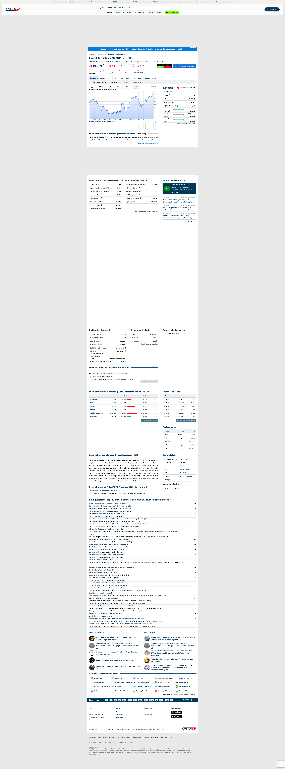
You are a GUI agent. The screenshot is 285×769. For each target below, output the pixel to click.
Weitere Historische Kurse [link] (186, 421)
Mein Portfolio (155, 12)
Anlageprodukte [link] (151, 78)
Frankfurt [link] (93, 399)
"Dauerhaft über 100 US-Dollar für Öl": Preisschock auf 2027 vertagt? (172, 660)
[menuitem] (101, 712)
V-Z (167, 700)
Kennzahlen (118, 78)
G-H (130, 700)
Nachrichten (115, 82)
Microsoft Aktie (184, 687)
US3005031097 (138, 73)
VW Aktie (97, 691)
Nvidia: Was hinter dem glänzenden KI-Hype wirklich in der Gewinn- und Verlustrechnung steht (173, 638)
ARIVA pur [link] (119, 714)
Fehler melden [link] (94, 720)
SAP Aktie (140, 678)
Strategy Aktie (163, 691)
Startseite (92, 54)
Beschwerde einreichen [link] (97, 717)
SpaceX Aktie (119, 678)
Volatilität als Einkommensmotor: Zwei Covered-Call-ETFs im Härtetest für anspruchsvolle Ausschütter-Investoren (172, 653)
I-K (135, 700)
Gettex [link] (92, 403)
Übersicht (94, 78)
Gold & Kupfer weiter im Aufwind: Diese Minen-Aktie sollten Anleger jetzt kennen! (115, 638)
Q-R (151, 700)
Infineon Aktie (99, 682)
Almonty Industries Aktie (144, 691)
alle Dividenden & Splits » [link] (149, 344)
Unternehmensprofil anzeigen (145, 143)
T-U (161, 700)
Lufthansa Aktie (120, 687)
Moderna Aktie (184, 678)
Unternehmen (130, 78)
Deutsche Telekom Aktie (102, 687)
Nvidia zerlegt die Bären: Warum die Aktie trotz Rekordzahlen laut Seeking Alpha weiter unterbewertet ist (117, 645)
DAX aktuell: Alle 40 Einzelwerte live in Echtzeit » (179, 694)
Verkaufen (168, 66)
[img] (103, 70)
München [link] (93, 410)
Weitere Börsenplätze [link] (149, 421)
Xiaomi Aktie (183, 691)
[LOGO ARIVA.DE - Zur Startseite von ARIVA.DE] (12, 9)
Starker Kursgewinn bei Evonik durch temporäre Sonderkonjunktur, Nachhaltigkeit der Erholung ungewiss (179, 217)
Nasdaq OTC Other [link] (96, 413)
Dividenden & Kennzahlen (98, 82)
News (140, 78)
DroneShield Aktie (121, 691)
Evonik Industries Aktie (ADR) (115, 54)
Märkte (109, 12)
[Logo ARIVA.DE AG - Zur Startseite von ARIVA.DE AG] (92, 738)
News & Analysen (123, 12)
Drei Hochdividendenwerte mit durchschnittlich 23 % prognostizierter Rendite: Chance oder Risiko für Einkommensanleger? (171, 667)
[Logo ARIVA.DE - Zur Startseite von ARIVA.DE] (188, 729)
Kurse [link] (102, 78)
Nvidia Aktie (98, 678)
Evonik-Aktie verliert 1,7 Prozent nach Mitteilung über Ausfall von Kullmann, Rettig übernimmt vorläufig (178, 201)
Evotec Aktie (183, 682)
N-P (146, 700)
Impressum (110, 729)
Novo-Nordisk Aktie (164, 682)
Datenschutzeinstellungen (157, 729)
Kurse (126, 82)
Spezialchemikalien (186, 476)
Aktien (100, 54)
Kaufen (160, 66)
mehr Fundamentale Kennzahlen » (146, 212)
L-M (140, 700)
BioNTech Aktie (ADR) (165, 678)
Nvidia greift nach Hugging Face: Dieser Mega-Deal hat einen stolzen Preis (116, 653)
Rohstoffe (183, 473)
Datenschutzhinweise (124, 379)
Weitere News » (191, 222)
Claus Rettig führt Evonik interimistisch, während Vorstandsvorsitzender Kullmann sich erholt (178, 209)
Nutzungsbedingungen (139, 729)
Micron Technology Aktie (123, 682)
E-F (124, 700)
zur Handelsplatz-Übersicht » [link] (186, 124)
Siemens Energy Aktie (144, 687)
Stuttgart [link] (93, 416)
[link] (160, 67)
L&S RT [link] (92, 406)
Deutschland (184, 469)
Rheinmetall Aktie (143, 682)
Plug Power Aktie (164, 687)
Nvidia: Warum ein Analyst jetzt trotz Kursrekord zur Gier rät (118, 667)
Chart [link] (109, 78)
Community (140, 12)
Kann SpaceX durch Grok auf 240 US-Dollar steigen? (116, 660)
